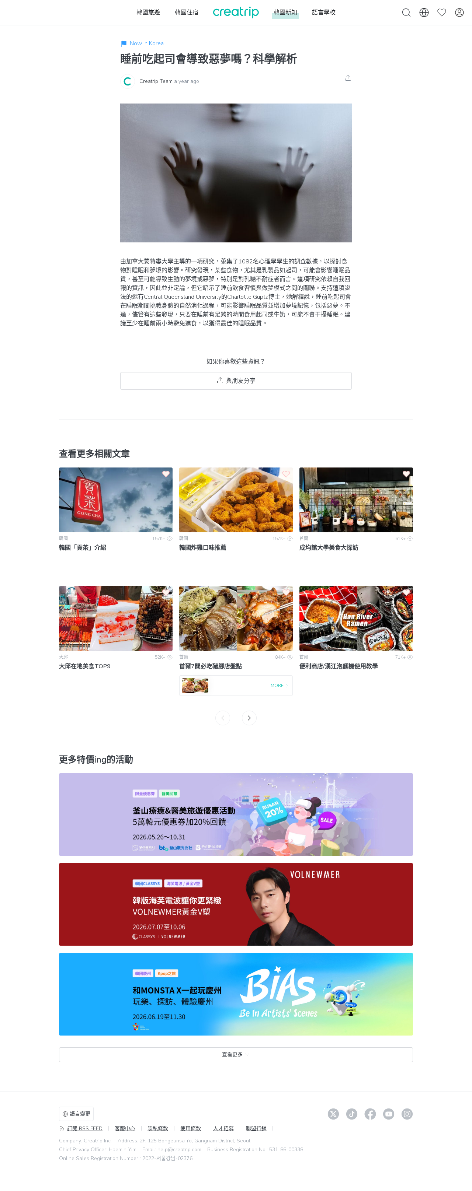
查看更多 (232, 1054)
